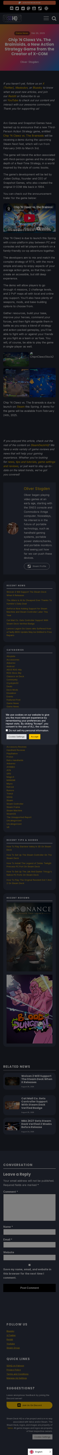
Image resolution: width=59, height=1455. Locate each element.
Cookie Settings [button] (17, 736)
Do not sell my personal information (28, 730)
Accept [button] (34, 736)
